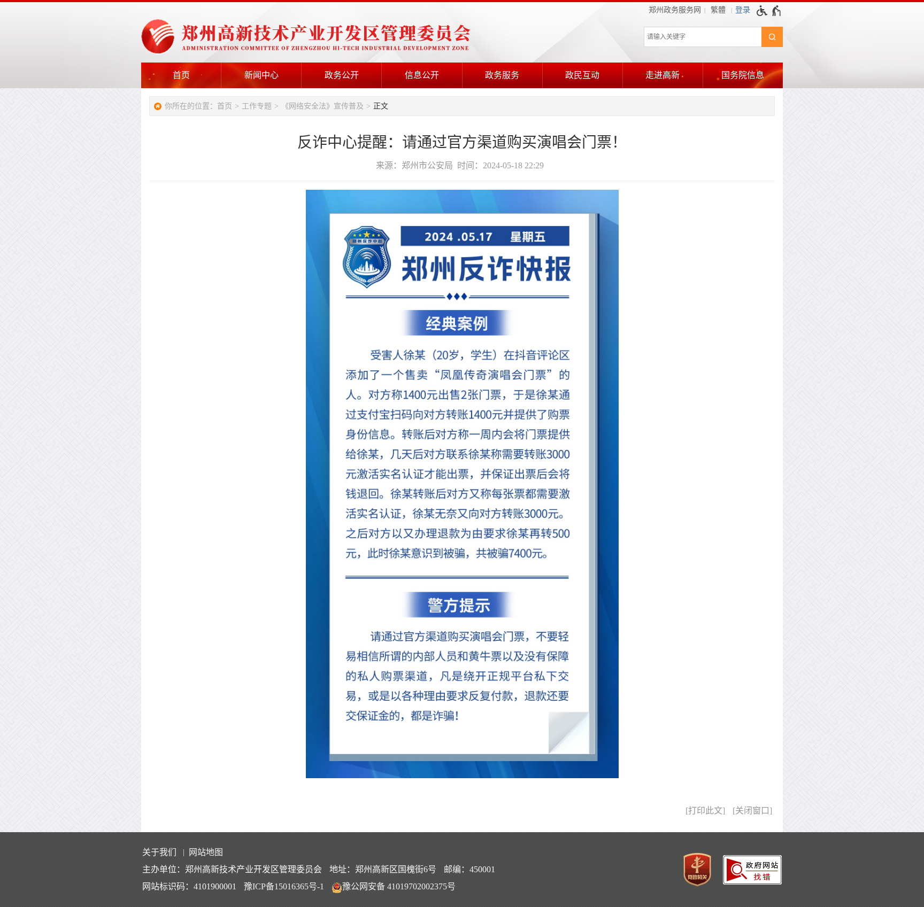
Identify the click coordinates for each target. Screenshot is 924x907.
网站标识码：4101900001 (189, 886)
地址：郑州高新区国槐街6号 (382, 869)
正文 (380, 106)
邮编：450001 (469, 869)
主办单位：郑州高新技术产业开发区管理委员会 (232, 869)
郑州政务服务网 (675, 10)
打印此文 (705, 810)
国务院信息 (742, 75)
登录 (742, 10)
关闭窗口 (752, 810)
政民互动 (582, 75)
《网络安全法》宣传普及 (322, 106)
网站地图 (206, 852)
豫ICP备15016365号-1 (284, 886)
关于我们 (159, 852)
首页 (181, 75)
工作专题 (257, 106)
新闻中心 (261, 75)
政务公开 (342, 75)
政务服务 (502, 75)
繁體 (718, 10)
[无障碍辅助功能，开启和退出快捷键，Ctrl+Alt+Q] (769, 10)
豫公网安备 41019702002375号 (399, 886)
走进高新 (662, 75)
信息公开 (422, 75)
